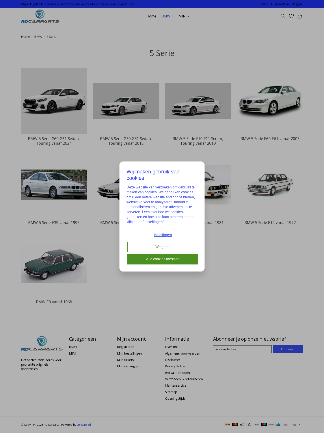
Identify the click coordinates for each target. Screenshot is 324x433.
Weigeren (163, 247)
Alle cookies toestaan (163, 259)
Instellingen (163, 235)
